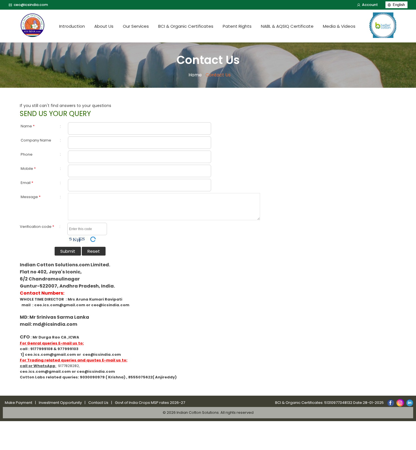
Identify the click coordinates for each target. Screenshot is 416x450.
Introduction (72, 26)
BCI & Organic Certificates (185, 26)
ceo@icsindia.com (31, 4)
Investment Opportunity (60, 402)
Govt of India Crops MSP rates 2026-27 (150, 402)
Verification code (37, 226)
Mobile (28, 168)
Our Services (136, 26)
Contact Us (98, 402)
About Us (103, 26)
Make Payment (18, 402)
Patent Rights (237, 26)
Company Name (36, 140)
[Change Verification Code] (93, 239)
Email (27, 182)
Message (30, 197)
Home (195, 75)
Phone (27, 154)
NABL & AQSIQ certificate (287, 26)
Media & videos (339, 26)
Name (28, 126)
